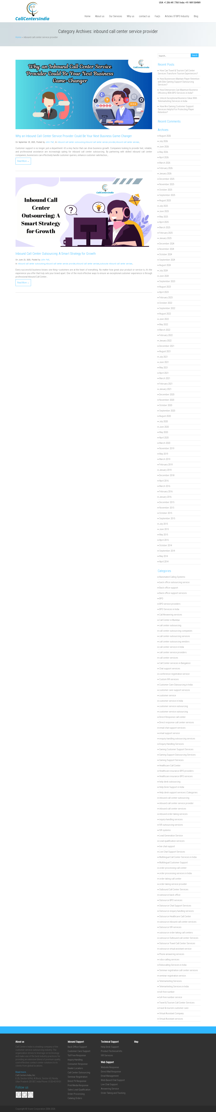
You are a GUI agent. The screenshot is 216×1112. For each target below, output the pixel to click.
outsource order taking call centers (176, 932)
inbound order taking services (173, 814)
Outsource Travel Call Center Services (177, 943)
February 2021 (166, 383)
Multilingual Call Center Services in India (178, 857)
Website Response (110, 1067)
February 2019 (166, 464)
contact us (144, 16)
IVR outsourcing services (171, 824)
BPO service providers (169, 603)
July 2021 (163, 356)
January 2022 (165, 340)
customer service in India (171, 700)
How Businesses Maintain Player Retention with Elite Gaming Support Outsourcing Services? (178, 81)
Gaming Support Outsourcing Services (177, 754)
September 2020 (167, 410)
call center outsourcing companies (175, 630)
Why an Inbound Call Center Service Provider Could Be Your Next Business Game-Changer (73, 136)
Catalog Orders (75, 1098)
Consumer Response (78, 1064)
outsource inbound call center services (116, 263)
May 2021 (163, 367)
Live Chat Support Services (172, 851)
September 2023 (167, 281)
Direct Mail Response (111, 1071)
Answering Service (110, 1088)
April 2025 (164, 222)
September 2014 (167, 550)
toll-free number (167, 991)
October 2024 (165, 254)
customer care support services (174, 690)
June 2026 (164, 146)
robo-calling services (169, 959)
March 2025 (164, 227)
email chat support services (172, 727)
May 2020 (163, 432)
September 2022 (167, 308)
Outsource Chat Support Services (175, 905)
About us (99, 16)
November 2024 (166, 249)
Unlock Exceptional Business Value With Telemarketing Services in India (177, 100)
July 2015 (163, 523)
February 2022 (166, 335)
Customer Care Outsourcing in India (176, 684)
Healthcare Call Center (170, 765)
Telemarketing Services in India (174, 986)
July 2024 (163, 270)
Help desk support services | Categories (178, 792)
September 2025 (167, 195)
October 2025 (165, 189)
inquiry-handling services (171, 819)
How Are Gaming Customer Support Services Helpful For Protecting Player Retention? (176, 109)
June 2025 (164, 211)
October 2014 (165, 545)
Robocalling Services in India (172, 964)
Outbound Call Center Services (173, 889)
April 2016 (164, 480)
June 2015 (164, 529)
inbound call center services (127, 142)
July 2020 (163, 421)
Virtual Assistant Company (171, 1013)
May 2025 (163, 216)
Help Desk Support (110, 1046)
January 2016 (165, 496)
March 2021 (164, 378)
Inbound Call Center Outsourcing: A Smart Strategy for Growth (55, 253)
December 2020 (166, 394)
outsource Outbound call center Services (178, 938)
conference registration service (174, 673)
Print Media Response (78, 1085)
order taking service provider (173, 884)
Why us (130, 16)
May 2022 (163, 324)
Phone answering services (171, 954)
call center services (168, 657)
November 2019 (166, 448)
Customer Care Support (79, 1051)
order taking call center (170, 878)
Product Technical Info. (112, 1051)
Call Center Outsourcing (79, 1072)
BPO (161, 598)
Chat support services (169, 668)
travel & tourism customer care (173, 1008)
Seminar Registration (77, 1076)
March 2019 (164, 459)
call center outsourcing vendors (174, 641)
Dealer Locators (75, 1068)
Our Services (115, 16)
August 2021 (165, 351)
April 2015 (164, 540)
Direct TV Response (77, 1081)
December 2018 (166, 475)
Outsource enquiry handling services (176, 911)
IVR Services (107, 1055)
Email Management (110, 1075)
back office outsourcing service (174, 582)
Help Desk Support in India (171, 787)
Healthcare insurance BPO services (176, 776)
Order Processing (76, 1094)
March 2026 (164, 162)
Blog (196, 16)
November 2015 (166, 507)
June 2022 (164, 319)
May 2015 (163, 534)
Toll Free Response (77, 1055)
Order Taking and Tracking (113, 1093)
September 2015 (167, 518)
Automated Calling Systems (172, 576)
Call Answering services (170, 614)
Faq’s (157, 16)
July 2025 (163, 205)
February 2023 (166, 297)
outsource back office (169, 894)
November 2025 (166, 184)
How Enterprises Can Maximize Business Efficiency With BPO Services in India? (178, 91)
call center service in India (171, 647)
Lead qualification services (172, 841)
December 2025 (166, 179)
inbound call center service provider (100, 142)
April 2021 (164, 373)
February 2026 (166, 168)
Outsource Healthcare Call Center (175, 916)
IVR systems (165, 830)
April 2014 (164, 561)
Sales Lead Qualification (79, 1089)
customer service (167, 695)
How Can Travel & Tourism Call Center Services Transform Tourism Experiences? (178, 72)
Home (87, 16)
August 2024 (165, 265)
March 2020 (164, 443)
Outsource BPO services (170, 900)
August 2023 (165, 286)
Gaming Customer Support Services (176, 749)
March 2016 (164, 486)
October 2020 (165, 405)
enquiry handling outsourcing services (177, 738)
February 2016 (166, 491)
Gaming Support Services (171, 760)
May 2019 (163, 453)
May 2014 (163, 556)
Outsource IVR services (170, 927)
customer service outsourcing (173, 706)
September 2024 (167, 259)
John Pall (50, 142)
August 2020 (165, 416)
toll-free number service (170, 997)
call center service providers (173, 652)
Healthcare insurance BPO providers (176, 770)
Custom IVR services (169, 679)
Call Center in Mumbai (169, 620)
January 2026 (165, 173)
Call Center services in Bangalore (175, 663)
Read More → (23, 161)
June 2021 (164, 362)
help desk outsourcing (169, 781)
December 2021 (166, 346)
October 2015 (165, 513)
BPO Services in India (169, 609)
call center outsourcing (170, 625)
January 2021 (165, 389)
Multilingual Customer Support (173, 862)
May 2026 (163, 152)
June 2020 (164, 426)
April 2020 (164, 437)
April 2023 (164, 292)
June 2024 (164, 276)
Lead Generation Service (171, 835)
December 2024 (166, 243)
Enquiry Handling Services (171, 744)
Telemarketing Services (170, 981)
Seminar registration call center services (178, 970)
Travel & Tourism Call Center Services (176, 1002)
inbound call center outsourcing (71, 142)
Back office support (168, 587)
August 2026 (165, 135)
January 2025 (165, 238)
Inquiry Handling (75, 1059)
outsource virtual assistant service (175, 948)
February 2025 (166, 232)
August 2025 (165, 200)
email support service (169, 733)
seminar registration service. (172, 975)
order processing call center (173, 867)
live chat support (167, 846)
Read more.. (21, 1072)
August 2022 (165, 313)
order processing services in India (175, 873)
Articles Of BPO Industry (177, 16)
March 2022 (164, 329)
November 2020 (166, 399)
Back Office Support (77, 1046)
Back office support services (173, 593)
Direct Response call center (172, 717)
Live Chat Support (109, 1084)
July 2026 (163, 141)
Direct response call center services (176, 722)
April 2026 (164, 157)
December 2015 (166, 502)
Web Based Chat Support (113, 1080)
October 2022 (165, 302)
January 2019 (165, 470)
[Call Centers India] (32, 19)
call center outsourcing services (174, 636)
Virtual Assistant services (171, 1018)
